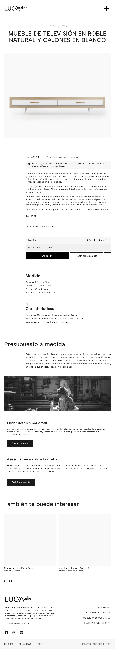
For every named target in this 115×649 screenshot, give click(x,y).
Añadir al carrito (47, 255)
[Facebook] (6, 632)
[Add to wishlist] (107, 255)
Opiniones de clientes (97, 612)
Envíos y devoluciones (97, 623)
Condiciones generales (96, 618)
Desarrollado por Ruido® (95, 644)
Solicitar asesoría (21, 482)
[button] (63, 143)
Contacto (104, 607)
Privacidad (25, 644)
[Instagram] (14, 632)
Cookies (8, 644)
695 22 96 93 (22, 623)
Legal (40, 644)
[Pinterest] (21, 632)
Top (64, 26)
